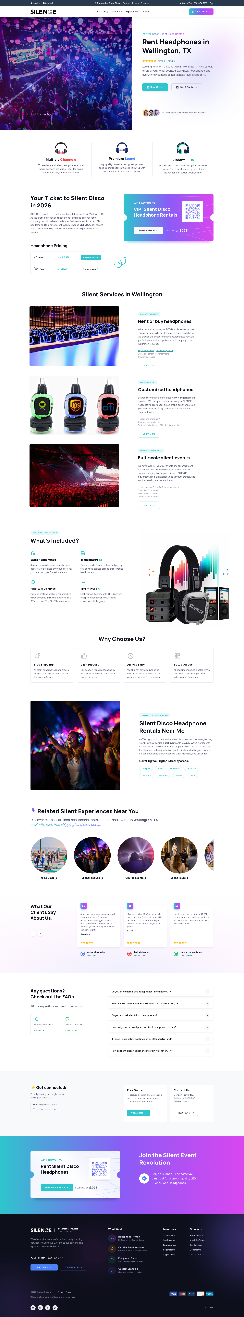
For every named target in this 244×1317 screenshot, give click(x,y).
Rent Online (156, 87)
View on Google (92, 955)
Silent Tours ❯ (179, 877)
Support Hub (169, 1254)
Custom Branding (128, 1268)
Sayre (193, 775)
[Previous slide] (33, 933)
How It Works (169, 1240)
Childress (191, 768)
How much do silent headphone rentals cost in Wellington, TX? (145, 1003)
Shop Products (72, 1267)
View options (89, 257)
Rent (97, 11)
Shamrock (175, 768)
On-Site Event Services (131, 1247)
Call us (37, 1030)
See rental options (149, 230)
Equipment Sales (127, 1258)
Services (117, 11)
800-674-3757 (194, 3)
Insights (37, 3)
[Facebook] (47, 1307)
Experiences (132, 11)
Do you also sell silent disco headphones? (134, 1015)
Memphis (146, 768)
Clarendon (147, 775)
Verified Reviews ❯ (166, 60)
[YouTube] (33, 1307)
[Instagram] (40, 1307)
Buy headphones (146, 350)
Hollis (160, 768)
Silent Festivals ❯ (92, 877)
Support (49, 3)
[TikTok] (55, 1307)
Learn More (149, 365)
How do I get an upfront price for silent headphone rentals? (144, 1027)
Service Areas (169, 1245)
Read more (85, 934)
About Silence (196, 1235)
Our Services (196, 1245)
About (146, 11)
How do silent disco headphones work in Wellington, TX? (142, 1050)
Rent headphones (164, 350)
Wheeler (179, 775)
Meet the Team (197, 1240)
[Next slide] (40, 933)
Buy (106, 11)
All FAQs (69, 1030)
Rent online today (55, 1187)
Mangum (163, 775)
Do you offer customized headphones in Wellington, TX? (142, 991)
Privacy (69, 1292)
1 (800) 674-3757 (186, 1112)
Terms (60, 1292)
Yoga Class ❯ (49, 877)
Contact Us (195, 1249)
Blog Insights (169, 1249)
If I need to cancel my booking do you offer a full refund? (142, 1039)
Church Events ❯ (135, 877)
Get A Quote (201, 11)
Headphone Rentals (129, 1236)
